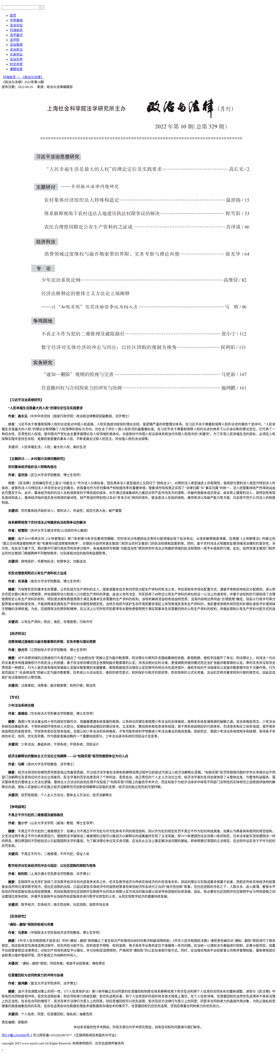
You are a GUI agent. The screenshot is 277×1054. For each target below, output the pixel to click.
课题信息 (16, 69)
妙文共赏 (16, 64)
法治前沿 (16, 49)
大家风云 (16, 54)
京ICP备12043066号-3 (17, 1035)
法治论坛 (16, 25)
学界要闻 (16, 20)
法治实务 (16, 59)
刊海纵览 (16, 30)
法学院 (14, 40)
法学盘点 (16, 35)
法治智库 (16, 44)
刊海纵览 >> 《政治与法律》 (23, 77)
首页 (13, 15)
